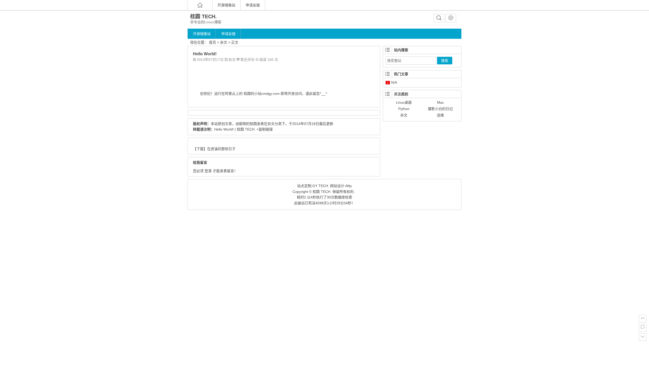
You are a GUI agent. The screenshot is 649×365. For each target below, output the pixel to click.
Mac (440, 102)
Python (403, 109)
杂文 (223, 42)
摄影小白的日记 (440, 109)
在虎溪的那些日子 (221, 149)
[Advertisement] (280, 75)
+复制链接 (264, 129)
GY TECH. (320, 186)
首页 (212, 42)
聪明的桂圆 (248, 124)
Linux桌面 (404, 102)
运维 (440, 115)
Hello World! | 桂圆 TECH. (235, 129)
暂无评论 (247, 60)
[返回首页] (200, 5)
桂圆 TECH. (203, 16)
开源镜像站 (226, 5)
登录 (208, 171)
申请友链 (253, 5)
